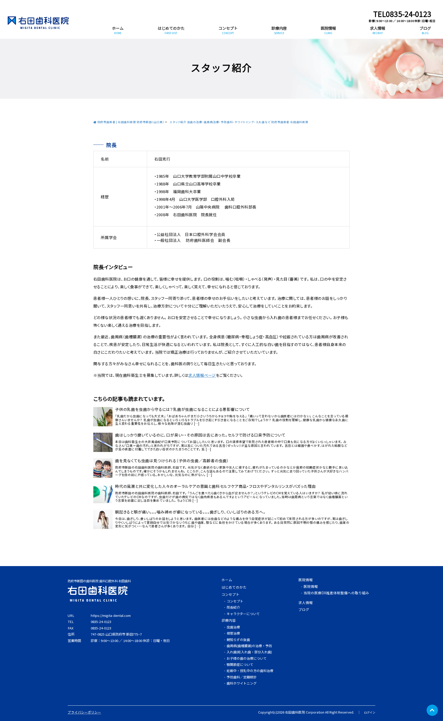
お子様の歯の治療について (247, 658)
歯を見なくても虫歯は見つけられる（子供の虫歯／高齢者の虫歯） (172, 460)
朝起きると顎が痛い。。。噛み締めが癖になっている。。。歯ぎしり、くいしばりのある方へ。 (190, 512)
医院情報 (328, 30)
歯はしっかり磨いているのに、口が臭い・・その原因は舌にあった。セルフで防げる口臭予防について (200, 435)
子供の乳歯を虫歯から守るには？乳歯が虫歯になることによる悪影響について (182, 409)
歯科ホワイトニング (242, 683)
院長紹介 (233, 607)
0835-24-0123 (101, 621)
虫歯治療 (233, 627)
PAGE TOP (432, 710)
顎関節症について (240, 664)
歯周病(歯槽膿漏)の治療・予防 (249, 645)
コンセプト (228, 30)
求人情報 (377, 30)
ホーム (118, 30)
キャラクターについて (243, 613)
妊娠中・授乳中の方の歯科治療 (250, 670)
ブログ (425, 30)
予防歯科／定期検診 (242, 677)
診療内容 (279, 30)
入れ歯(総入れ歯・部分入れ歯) (249, 651)
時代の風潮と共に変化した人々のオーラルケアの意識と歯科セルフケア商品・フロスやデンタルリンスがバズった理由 (215, 486)
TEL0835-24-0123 (402, 13)
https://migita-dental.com (111, 615)
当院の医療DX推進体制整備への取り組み (336, 592)
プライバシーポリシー (84, 712)
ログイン (369, 712)
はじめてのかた (171, 30)
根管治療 (233, 633)
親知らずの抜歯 (238, 639)
